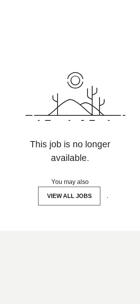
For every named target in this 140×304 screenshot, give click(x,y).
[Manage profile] (124, 11)
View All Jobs (69, 196)
